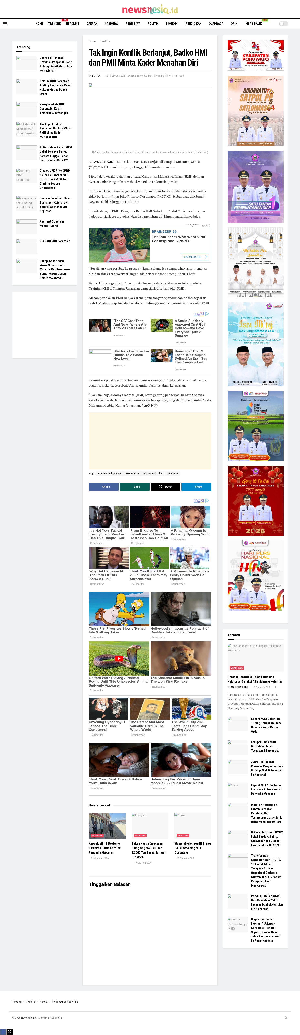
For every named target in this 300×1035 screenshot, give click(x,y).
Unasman (172, 473)
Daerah (92, 24)
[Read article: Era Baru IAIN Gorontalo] (26, 246)
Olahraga (216, 24)
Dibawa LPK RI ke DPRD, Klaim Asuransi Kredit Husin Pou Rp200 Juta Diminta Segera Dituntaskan (55, 179)
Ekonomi (172, 24)
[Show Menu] (5, 23)
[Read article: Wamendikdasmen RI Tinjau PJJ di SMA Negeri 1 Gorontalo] (192, 826)
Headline (72, 24)
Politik (153, 24)
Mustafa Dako (239, 687)
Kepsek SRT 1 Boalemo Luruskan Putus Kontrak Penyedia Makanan (105, 848)
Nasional (111, 24)
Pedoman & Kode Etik (65, 1001)
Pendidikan (193, 24)
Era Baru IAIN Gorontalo (55, 241)
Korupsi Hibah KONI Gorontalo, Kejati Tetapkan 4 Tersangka (54, 108)
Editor (96, 75)
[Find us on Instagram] (275, 1018)
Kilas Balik (255, 23)
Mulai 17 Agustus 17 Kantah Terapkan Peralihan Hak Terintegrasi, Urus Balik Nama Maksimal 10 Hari (266, 813)
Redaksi (31, 1001)
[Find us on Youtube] (280, 1018)
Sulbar (148, 75)
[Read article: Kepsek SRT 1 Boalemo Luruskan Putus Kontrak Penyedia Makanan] (107, 826)
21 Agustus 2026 (100, 858)
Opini (234, 24)
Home (40, 24)
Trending (55, 23)
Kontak (44, 1001)
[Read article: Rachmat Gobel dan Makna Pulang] (26, 226)
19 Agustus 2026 (142, 862)
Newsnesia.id (29, 1017)
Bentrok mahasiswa (109, 473)
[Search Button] (295, 24)
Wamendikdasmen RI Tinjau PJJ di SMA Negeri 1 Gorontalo (192, 848)
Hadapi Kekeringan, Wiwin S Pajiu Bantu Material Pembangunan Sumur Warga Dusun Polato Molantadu (55, 269)
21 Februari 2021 (116, 75)
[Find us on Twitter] (286, 1018)
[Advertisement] (139, 440)
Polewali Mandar (152, 473)
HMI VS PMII (132, 473)
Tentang (17, 1001)
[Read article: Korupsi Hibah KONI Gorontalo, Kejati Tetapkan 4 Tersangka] (26, 109)
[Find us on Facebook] (270, 1018)
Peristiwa (133, 24)
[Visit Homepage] (150, 9)
